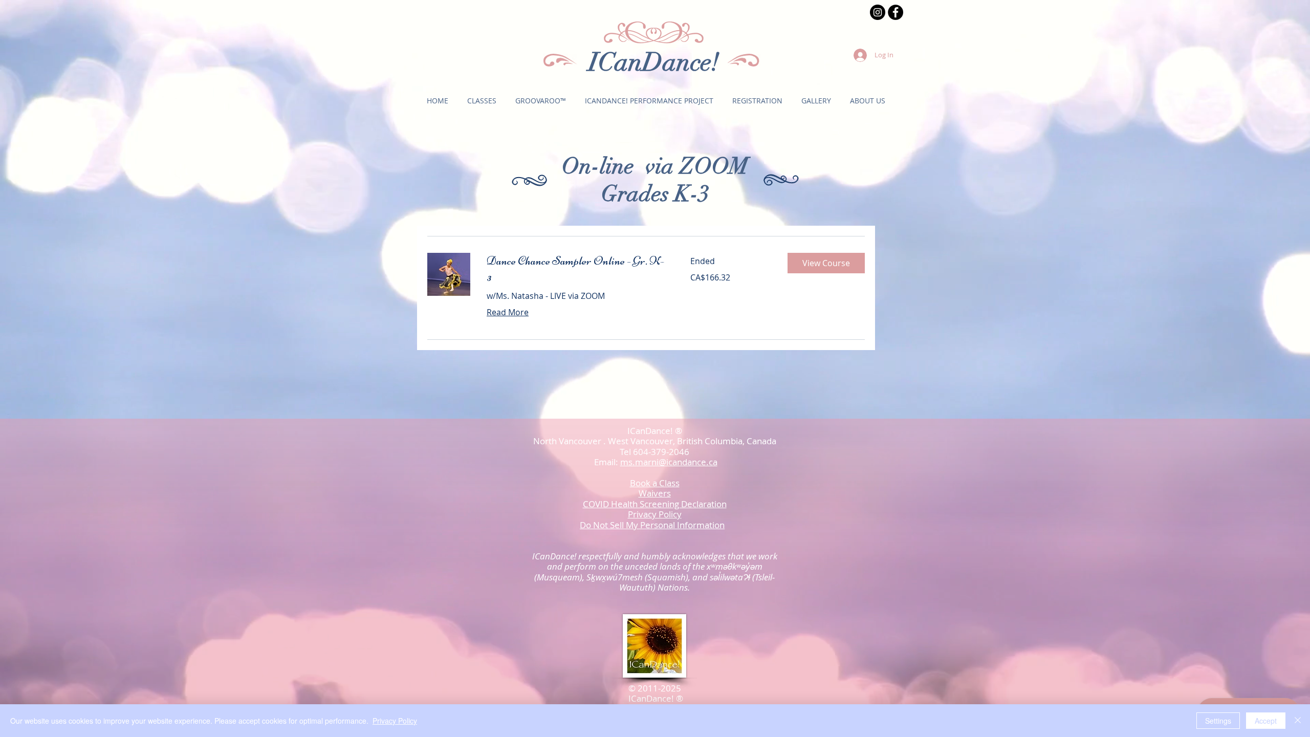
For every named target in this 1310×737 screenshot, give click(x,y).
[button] (481, 101)
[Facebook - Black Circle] (895, 12)
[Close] (1298, 720)
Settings (1218, 721)
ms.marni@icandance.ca (668, 462)
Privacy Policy (395, 721)
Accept (1266, 721)
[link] (576, 269)
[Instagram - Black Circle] (877, 12)
